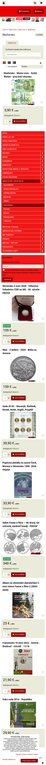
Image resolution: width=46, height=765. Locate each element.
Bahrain (7, 197)
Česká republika (11, 189)
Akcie (4, 133)
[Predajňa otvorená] (23, 22)
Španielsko (8, 217)
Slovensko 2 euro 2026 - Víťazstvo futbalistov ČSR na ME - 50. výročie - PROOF (21, 289)
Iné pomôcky (8, 235)
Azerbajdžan (9, 193)
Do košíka (20, 121)
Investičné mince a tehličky (15, 169)
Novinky (6, 153)
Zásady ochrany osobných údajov (27, 754)
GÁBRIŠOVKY (7, 173)
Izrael (6, 201)
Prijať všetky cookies (29, 761)
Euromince (7, 161)
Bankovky (6, 165)
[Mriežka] (4, 63)
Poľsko (6, 209)
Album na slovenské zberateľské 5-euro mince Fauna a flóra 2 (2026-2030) (21, 586)
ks (10, 121)
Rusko (6, 213)
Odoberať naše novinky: (11, 262)
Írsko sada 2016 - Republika (17, 699)
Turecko (7, 221)
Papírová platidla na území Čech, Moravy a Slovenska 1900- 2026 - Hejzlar (20, 466)
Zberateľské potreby (12, 231)
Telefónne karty (10, 251)
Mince (5, 157)
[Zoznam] (9, 63)
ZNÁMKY (5, 239)
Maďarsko (8, 205)
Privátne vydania (10, 227)
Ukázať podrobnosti (8, 759)
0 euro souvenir (9, 177)
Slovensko (8, 185)
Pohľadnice (7, 247)
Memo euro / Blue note (12, 181)
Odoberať (7, 279)
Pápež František (9, 141)
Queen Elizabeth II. (11, 145)
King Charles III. (9, 149)
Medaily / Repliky (10, 243)
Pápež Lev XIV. (8, 137)
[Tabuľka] (14, 63)
